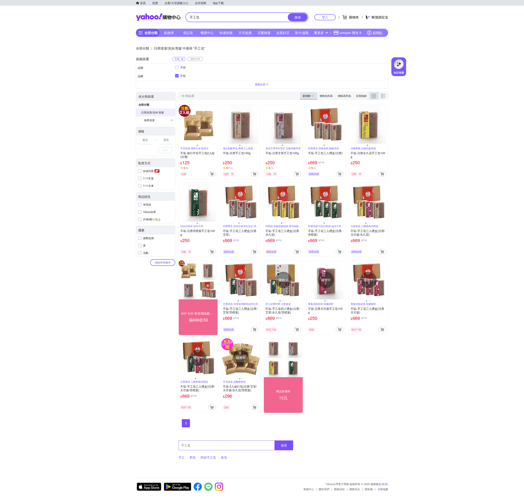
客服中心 (308, 489)
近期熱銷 (361, 96)
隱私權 (369, 489)
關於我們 (324, 489)
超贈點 (377, 32)
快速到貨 (226, 32)
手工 (181, 457)
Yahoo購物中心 (158, 17)
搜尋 (284, 445)
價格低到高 (326, 96)
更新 (384, 484)
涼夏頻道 (264, 32)
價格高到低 (344, 96)
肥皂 (193, 457)
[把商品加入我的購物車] (212, 174)
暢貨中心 (207, 32)
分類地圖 (382, 489)
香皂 (224, 457)
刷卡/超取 (302, 32)
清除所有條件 (163, 262)
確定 (165, 150)
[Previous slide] (181, 124)
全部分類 (144, 104)
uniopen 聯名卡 (350, 32)
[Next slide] (215, 124)
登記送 (188, 32)
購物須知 (339, 489)
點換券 (169, 32)
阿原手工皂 (208, 457)
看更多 (319, 32)
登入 (325, 17)
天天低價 (245, 32)
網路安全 (354, 489)
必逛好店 (282, 32)
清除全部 (195, 58)
